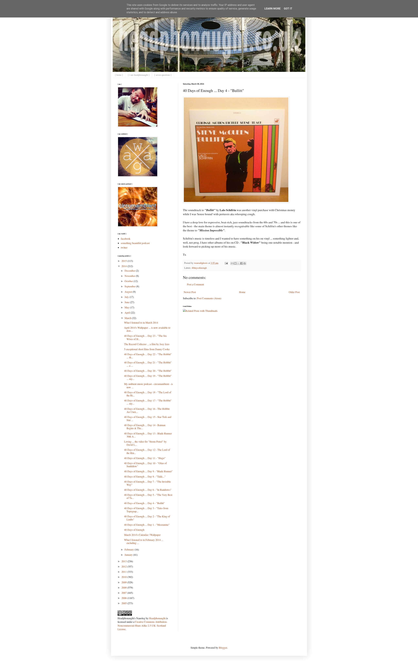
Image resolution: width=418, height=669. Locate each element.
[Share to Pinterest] (244, 263)
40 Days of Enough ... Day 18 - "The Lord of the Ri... (147, 393)
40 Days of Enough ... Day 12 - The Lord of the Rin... (147, 451)
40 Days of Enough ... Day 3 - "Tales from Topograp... (146, 509)
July (127, 297)
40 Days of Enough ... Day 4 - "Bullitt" (144, 503)
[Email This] (232, 263)
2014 (124, 266)
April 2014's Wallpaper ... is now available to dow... (147, 329)
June (127, 302)
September (130, 286)
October (129, 281)
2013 (124, 561)
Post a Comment (195, 284)
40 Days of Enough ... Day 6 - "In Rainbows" (147, 489)
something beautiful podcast (135, 243)
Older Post (294, 292)
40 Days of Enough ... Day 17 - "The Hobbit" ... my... (148, 402)
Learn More (272, 8)
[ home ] (119, 74)
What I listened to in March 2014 (141, 322)
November (130, 276)
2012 (124, 566)
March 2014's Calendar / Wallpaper (142, 534)
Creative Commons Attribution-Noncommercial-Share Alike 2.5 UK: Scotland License (142, 625)
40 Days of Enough (134, 529)
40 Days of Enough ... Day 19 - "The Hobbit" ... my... (148, 377)
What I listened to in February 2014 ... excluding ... (143, 541)
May (127, 307)
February (130, 549)
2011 (124, 571)
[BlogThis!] (235, 263)
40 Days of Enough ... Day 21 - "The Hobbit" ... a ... (148, 364)
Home (242, 292)
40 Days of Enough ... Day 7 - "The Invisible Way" (147, 483)
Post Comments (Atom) (209, 298)
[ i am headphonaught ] (138, 74)
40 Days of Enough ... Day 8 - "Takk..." (145, 476)
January (129, 554)
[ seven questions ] (162, 74)
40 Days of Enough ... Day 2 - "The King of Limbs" (147, 518)
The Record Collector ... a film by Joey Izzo (146, 344)
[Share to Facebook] (241, 263)
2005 (124, 603)
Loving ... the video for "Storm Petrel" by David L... (145, 443)
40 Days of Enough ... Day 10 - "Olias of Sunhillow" (145, 464)
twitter (124, 247)
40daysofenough (199, 267)
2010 (124, 577)
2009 (124, 582)
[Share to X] (238, 263)
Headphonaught (157, 618)
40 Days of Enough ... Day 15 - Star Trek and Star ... (147, 418)
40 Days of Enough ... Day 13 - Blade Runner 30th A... (148, 435)
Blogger (223, 647)
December (130, 270)
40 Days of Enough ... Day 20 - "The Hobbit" (148, 370)
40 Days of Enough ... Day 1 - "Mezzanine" (147, 524)
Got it (288, 8)
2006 (124, 598)
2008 (124, 587)
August (129, 291)
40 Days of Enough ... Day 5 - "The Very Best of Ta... (148, 496)
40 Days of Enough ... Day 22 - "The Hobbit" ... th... (148, 355)
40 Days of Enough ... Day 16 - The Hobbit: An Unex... (147, 410)
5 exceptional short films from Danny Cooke (147, 349)
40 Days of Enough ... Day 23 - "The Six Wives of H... (145, 337)
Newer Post (190, 292)
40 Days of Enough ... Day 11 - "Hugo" (145, 458)
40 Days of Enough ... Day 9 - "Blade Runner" (148, 471)
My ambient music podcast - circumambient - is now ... (148, 385)
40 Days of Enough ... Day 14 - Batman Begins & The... (144, 426)
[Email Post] (226, 262)
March (128, 318)
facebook (125, 238)
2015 (124, 261)
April (128, 312)
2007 (124, 592)
